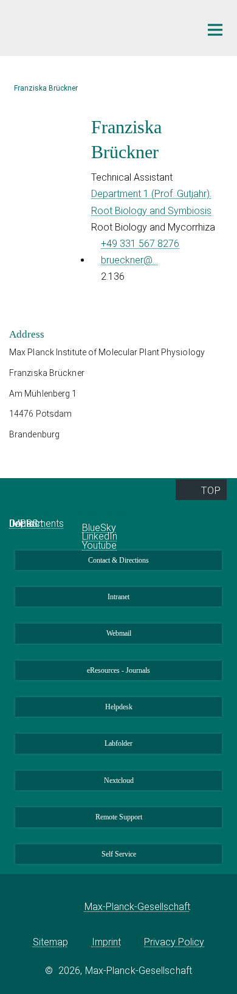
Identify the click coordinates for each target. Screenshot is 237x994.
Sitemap (50, 942)
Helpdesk (118, 707)
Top (211, 490)
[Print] (18, 307)
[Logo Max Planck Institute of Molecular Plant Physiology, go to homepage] (95, 26)
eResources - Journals (118, 670)
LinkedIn (99, 536)
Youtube (99, 545)
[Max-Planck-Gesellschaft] (65, 907)
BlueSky (99, 527)
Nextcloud (119, 780)
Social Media (101, 512)
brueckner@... (129, 260)
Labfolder (118, 743)
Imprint (106, 942)
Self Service (118, 854)
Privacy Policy (174, 942)
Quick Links (36, 512)
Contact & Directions (118, 560)
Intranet (118, 597)
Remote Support (118, 817)
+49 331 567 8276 (140, 243)
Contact (26, 523)
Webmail (118, 633)
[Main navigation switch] (215, 30)
